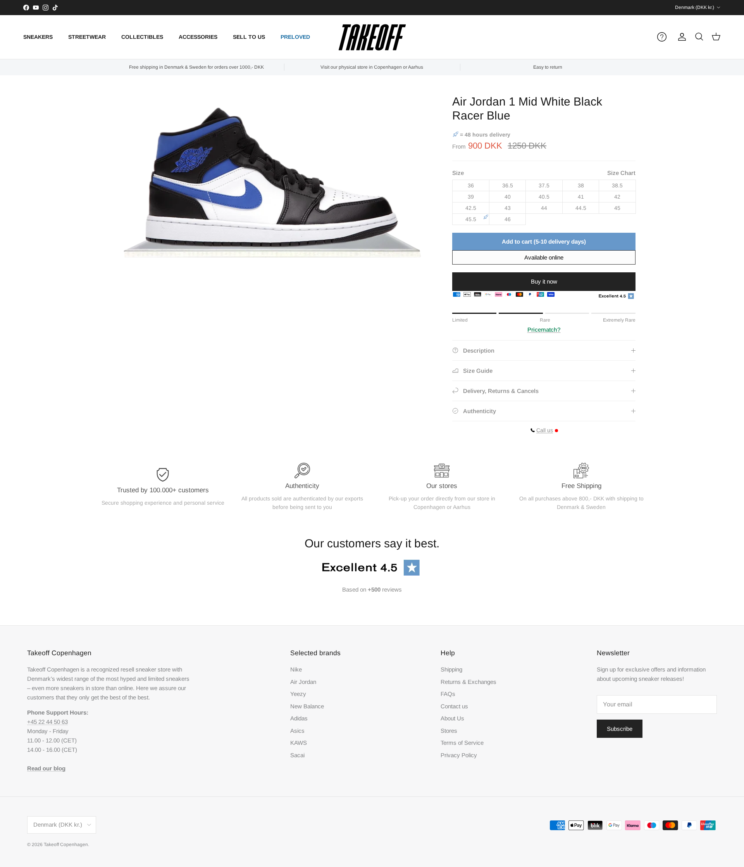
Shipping (451, 669)
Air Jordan (303, 681)
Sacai (297, 755)
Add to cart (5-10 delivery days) (544, 241)
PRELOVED (295, 37)
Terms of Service (462, 742)
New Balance (307, 706)
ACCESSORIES (198, 37)
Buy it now (544, 281)
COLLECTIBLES (142, 37)
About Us (452, 718)
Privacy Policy (459, 755)
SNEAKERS (38, 37)
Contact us (454, 706)
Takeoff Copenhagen (66, 844)
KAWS (298, 742)
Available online (543, 257)
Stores (449, 730)
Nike (296, 669)
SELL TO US (249, 37)
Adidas (299, 718)
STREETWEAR (87, 37)
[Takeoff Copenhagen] (372, 37)
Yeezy (298, 693)
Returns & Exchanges (468, 681)
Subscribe (619, 728)
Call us (544, 430)
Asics (297, 730)
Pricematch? (544, 329)
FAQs (448, 693)
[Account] (680, 37)
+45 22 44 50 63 (47, 721)
